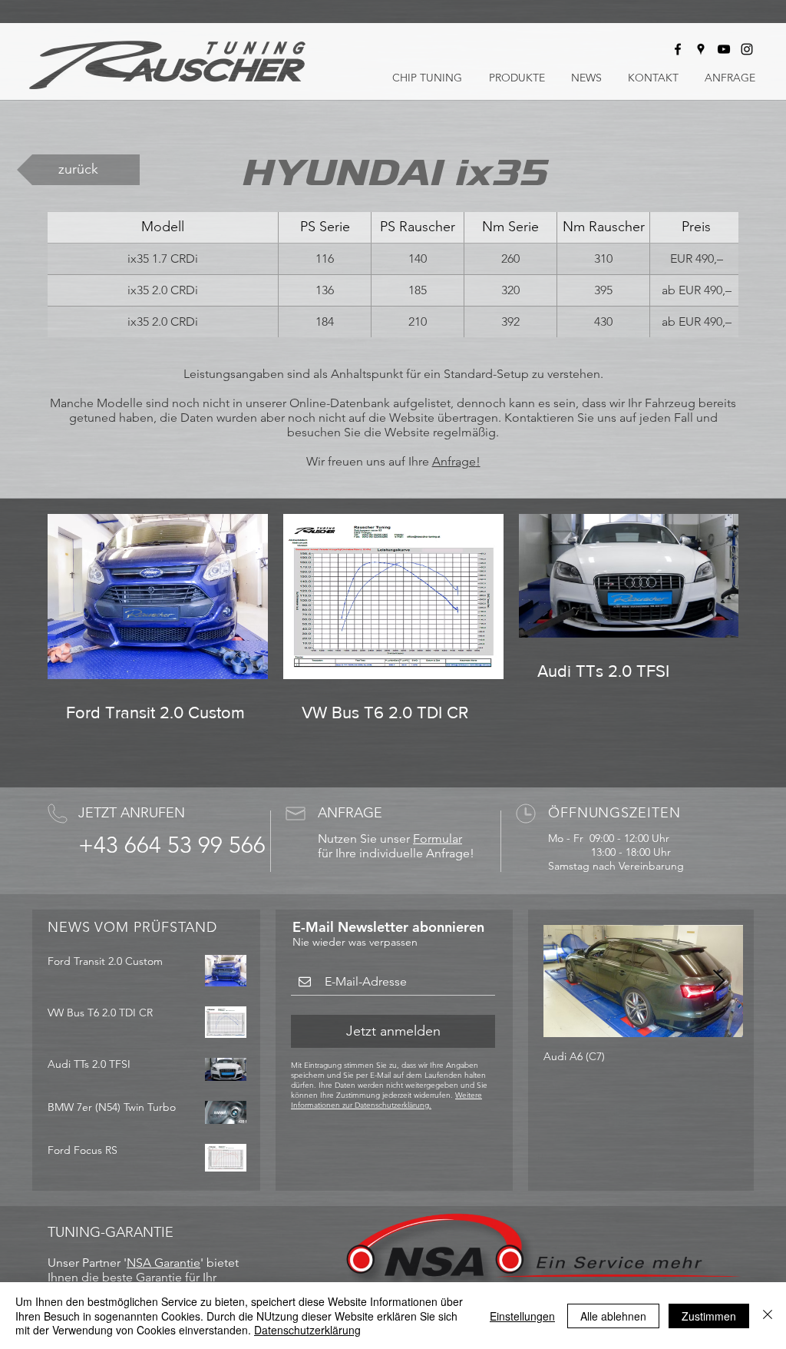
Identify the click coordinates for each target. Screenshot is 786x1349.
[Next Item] (718, 981)
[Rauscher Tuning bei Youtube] (724, 49)
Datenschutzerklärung (307, 1329)
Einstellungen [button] (522, 1316)
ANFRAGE (350, 812)
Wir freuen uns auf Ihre (369, 461)
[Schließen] (767, 1315)
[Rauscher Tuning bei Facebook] (677, 49)
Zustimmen (709, 1316)
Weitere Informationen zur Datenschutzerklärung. (386, 1100)
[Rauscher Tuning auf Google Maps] (700, 49)
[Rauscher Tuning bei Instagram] (747, 49)
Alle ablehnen (613, 1316)
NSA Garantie (163, 1262)
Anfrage (454, 461)
